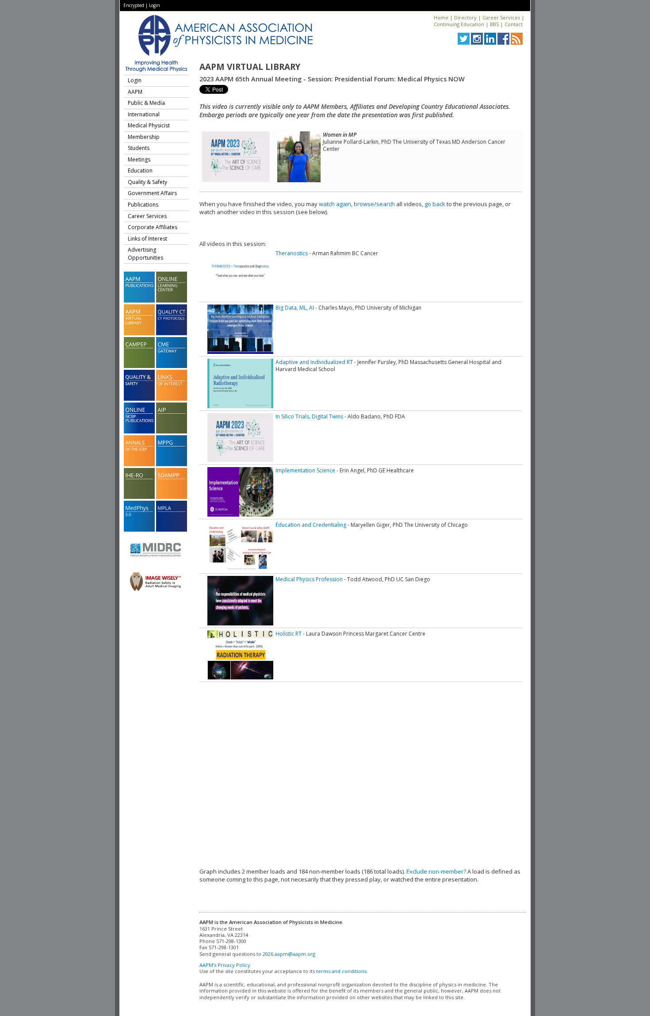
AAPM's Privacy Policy (224, 965)
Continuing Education (459, 24)
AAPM (135, 92)
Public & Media (146, 103)
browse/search (374, 204)
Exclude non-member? (436, 871)
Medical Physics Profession (309, 579)
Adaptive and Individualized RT (314, 362)
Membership (144, 137)
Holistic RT (288, 633)
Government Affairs (152, 193)
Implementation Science (305, 470)
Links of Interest (147, 238)
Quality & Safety (147, 182)
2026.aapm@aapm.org (289, 954)
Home (441, 17)
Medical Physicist (149, 125)
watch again (335, 204)
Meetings (139, 159)
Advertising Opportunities (145, 253)
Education (140, 170)
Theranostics (291, 253)
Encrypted (133, 5)
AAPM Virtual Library (249, 67)
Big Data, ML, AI (294, 307)
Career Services (501, 17)
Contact (514, 24)
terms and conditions (341, 971)
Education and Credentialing (310, 525)
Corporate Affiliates (152, 227)
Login (154, 5)
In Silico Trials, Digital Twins (309, 416)
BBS (494, 24)
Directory (465, 17)
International (144, 114)
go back (434, 204)
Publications (143, 204)
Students (138, 148)
